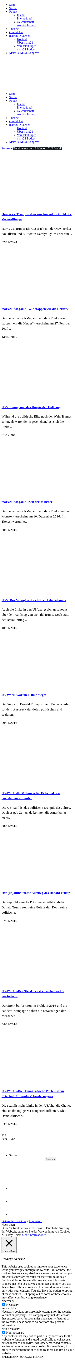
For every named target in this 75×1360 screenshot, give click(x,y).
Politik (13, 11)
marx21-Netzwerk (20, 35)
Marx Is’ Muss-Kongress (24, 52)
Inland (21, 15)
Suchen (13, 1155)
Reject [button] (17, 1235)
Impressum (35, 1221)
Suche (13, 8)
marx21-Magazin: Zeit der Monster (27, 502)
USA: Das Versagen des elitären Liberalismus (34, 600)
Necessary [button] (8, 1300)
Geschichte (16, 32)
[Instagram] (15, 1214)
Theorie (14, 28)
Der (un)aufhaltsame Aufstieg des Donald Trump (36, 893)
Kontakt (22, 39)
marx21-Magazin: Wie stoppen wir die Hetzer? (35, 309)
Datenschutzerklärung (15, 1221)
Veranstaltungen (26, 46)
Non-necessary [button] (11, 1328)
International (24, 18)
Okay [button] (9, 1235)
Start (12, 4)
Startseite (7, 148)
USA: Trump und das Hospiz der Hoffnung (31, 407)
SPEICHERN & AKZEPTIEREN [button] (23, 1356)
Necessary (12, 1304)
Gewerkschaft (25, 22)
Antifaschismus (26, 25)
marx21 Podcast (26, 49)
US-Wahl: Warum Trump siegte (24, 695)
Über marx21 (25, 42)
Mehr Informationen (34, 1235)
